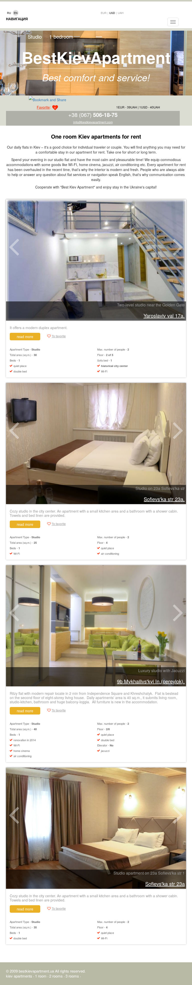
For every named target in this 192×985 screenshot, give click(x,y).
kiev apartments (19, 976)
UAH (121, 13)
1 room (41, 976)
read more (25, 336)
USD (112, 13)
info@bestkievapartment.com (93, 122)
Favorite (43, 107)
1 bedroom (61, 36)
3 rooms (73, 976)
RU (9, 13)
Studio (35, 36)
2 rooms (56, 976)
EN (16, 13)
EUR (103, 13)
